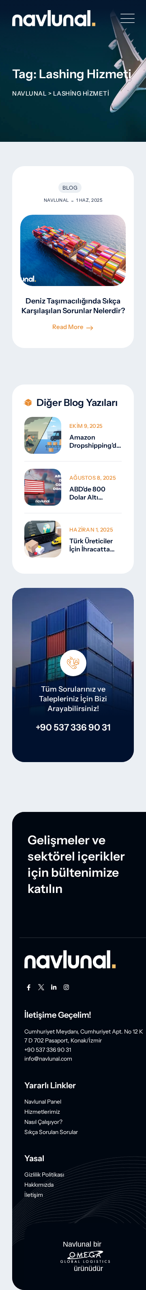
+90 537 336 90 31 (73, 727)
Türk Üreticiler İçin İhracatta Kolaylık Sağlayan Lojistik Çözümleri (95, 545)
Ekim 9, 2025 (86, 426)
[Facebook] (28, 987)
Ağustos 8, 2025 (92, 477)
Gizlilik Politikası (44, 1174)
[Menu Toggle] (126, 18)
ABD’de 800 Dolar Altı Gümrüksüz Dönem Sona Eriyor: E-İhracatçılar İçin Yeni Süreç (92, 493)
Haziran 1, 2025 (91, 529)
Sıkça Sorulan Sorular (51, 1132)
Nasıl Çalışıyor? (43, 1122)
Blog (69, 187)
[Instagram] (66, 987)
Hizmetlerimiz (42, 1111)
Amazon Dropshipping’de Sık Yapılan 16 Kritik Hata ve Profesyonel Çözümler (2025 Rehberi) (94, 441)
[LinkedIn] (53, 987)
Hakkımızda (39, 1184)
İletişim (33, 1194)
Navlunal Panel (42, 1101)
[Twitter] (41, 987)
